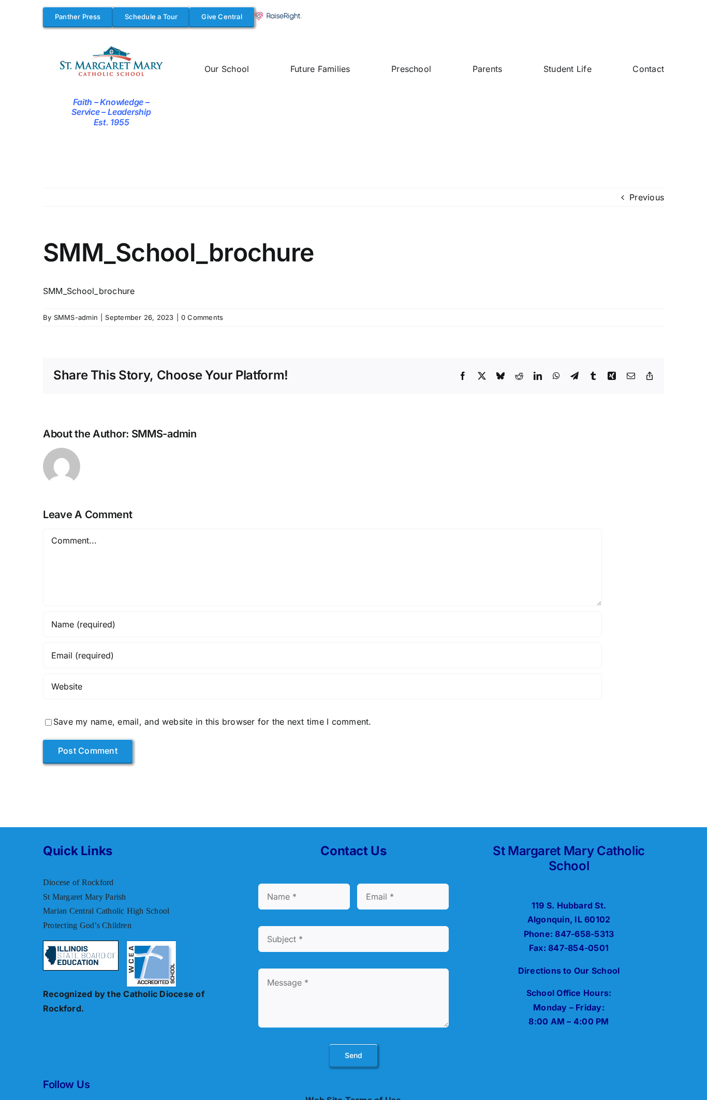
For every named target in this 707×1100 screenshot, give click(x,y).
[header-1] (111, 47)
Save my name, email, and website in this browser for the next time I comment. (212, 721)
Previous (646, 197)
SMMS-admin (76, 317)
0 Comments (202, 317)
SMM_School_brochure (89, 291)
